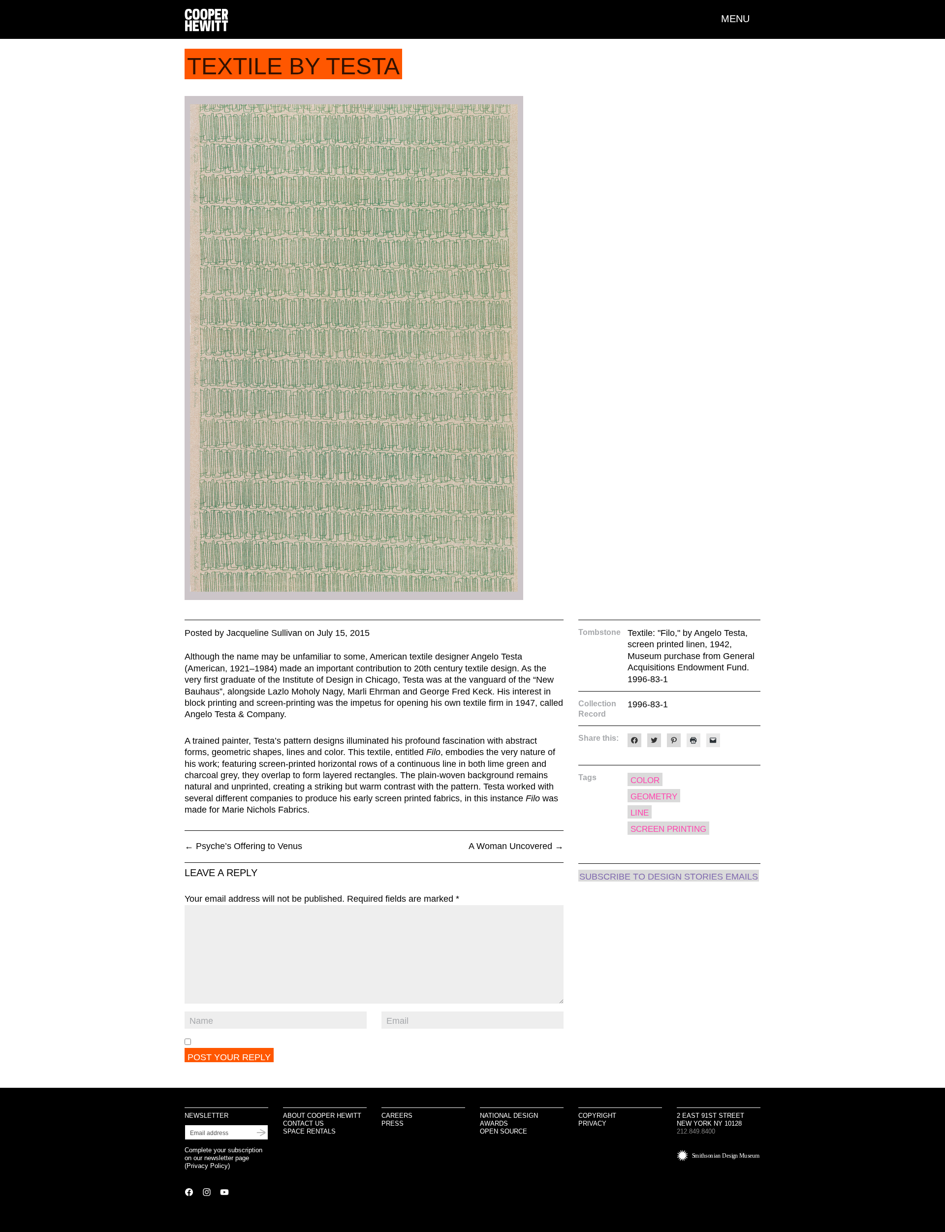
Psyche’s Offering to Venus (243, 846)
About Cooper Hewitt (322, 1115)
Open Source (503, 1131)
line (639, 813)
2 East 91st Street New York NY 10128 (710, 1119)
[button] (740, 18)
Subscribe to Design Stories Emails (668, 877)
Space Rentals (309, 1131)
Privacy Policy (207, 1165)
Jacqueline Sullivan (264, 633)
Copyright (597, 1115)
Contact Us (303, 1123)
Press (392, 1123)
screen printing (668, 829)
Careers (396, 1115)
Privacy (592, 1123)
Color (645, 780)
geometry (653, 796)
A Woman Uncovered (516, 846)
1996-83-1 (648, 704)
